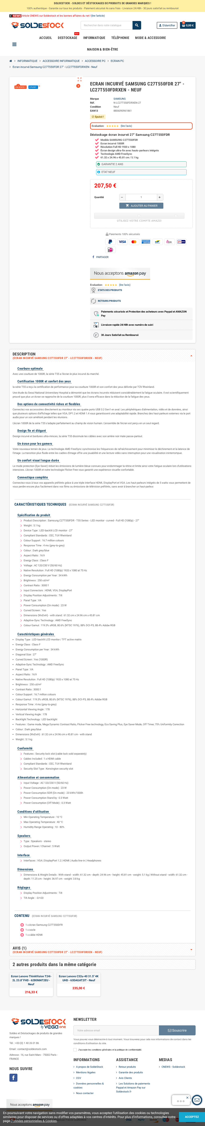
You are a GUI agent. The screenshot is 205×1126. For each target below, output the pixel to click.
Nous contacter (84, 1093)
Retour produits (127, 1066)
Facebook (13, 1078)
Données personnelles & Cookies (34, 1121)
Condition (95, 106)
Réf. (92, 102)
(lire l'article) (98, 15)
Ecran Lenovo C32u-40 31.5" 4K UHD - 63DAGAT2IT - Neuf (78, 978)
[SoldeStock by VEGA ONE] (37, 25)
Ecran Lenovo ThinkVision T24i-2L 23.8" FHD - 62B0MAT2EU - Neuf (31, 980)
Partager (102, 257)
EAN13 (94, 110)
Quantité (99, 197)
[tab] (102, 355)
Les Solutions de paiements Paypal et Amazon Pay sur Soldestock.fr (133, 1087)
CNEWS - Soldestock (173, 1066)
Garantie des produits (131, 1072)
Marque (94, 98)
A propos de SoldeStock (89, 1066)
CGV (78, 1077)
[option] (31, 984)
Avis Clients (125, 1077)
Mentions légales (85, 1072)
